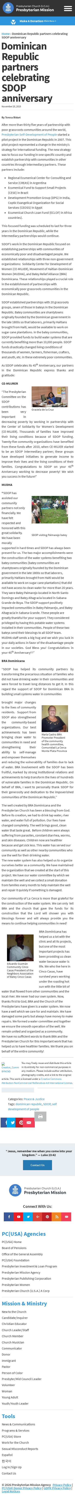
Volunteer (8, 1385)
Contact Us (37, 1165)
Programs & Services (15, 1430)
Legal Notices (11, 1491)
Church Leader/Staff (15, 1330)
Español (7, 1455)
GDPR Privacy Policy (57, 1488)
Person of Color (12, 1373)
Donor (6, 1354)
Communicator (12, 1348)
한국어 (6, 1461)
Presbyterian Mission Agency (21, 1272)
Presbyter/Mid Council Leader (22, 1379)
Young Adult (10, 1397)
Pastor (6, 1367)
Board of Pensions (14, 1248)
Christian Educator (14, 1324)
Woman (7, 1391)
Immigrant (9, 1361)
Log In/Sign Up (12, 1467)
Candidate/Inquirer (15, 1318)
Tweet (12, 1120)
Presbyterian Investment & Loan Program (29, 1266)
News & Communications (18, 1424)
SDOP (47, 1104)
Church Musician (13, 1342)
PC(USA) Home (12, 1242)
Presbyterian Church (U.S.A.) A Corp (26, 1291)
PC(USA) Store (11, 1436)
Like (4, 1120)
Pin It (19, 1120)
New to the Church (14, 1312)
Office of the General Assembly (22, 1254)
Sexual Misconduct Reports (20, 1449)
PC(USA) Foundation (15, 1260)
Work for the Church (15, 1442)
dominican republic (29, 1104)
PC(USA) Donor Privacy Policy (22, 1488)
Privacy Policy (62, 1485)
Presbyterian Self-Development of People (29, 134)
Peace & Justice (34, 1099)
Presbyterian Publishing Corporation (26, 1278)
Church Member (12, 1336)
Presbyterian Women (16, 1285)
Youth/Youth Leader (15, 1403)
